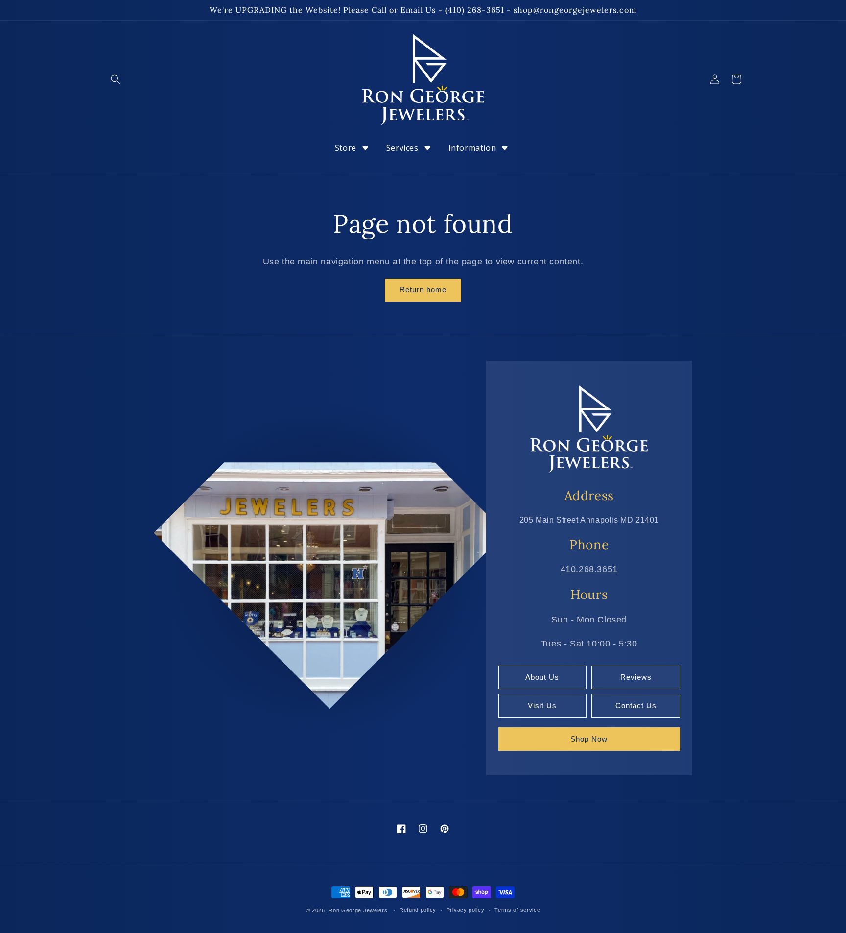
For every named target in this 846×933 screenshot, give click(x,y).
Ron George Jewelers (358, 910)
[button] (115, 79)
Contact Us (636, 705)
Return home (423, 290)
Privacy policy (465, 910)
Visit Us (542, 705)
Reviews (636, 677)
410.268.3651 (589, 569)
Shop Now (589, 739)
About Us (542, 677)
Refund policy (418, 910)
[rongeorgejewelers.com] (589, 428)
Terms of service (517, 910)
